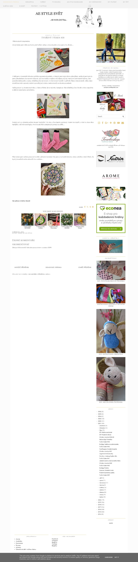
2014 (99, 514)
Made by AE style (25, 233)
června (102, 485)
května (102, 487)
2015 (99, 512)
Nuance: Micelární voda (106, 470)
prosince (102, 425)
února (101, 494)
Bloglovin (54, 542)
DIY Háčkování (95, 2)
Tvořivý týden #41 (104, 458)
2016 (99, 509)
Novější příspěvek (22, 267)
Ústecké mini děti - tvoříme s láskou (26, 549)
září (101, 478)
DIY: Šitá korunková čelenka (111, 281)
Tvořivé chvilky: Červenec (54, 227)
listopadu (102, 428)
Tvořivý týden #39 (104, 475)
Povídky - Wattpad (39, 6)
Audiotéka (19, 541)
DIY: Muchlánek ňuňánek (111, 402)
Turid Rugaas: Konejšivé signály (108, 449)
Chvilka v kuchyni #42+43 (106, 437)
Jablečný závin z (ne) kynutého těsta (109, 461)
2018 (99, 504)
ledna (101, 497)
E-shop (22, 6)
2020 (99, 500)
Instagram (55, 540)
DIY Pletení (112, 2)
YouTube (54, 544)
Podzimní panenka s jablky (106, 472)
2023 (99, 418)
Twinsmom (56, 2)
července (102, 483)
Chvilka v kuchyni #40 (105, 463)
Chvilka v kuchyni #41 (105, 451)
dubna (101, 490)
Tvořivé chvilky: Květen (40, 227)
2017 (99, 507)
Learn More (109, 557)
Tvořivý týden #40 (104, 465)
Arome (18, 539)
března (102, 492)
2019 (99, 502)
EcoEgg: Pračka (104, 468)
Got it (117, 557)
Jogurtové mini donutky (106, 453)
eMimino (18, 547)
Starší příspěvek (84, 267)
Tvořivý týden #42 (104, 446)
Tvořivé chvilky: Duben (80, 227)
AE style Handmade (75, 2)
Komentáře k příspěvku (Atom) (39, 274)
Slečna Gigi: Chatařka (105, 439)
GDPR (111, 523)
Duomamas (19, 543)
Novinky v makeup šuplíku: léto (108, 456)
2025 (99, 414)
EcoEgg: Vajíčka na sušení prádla (108, 444)
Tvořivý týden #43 (104, 442)
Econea (18, 545)
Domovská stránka (11, 2)
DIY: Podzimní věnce (105, 434)
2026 (99, 411)
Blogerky (54, 545)
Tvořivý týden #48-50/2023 (67, 227)
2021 (99, 423)
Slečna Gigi (8, 6)
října (101, 430)
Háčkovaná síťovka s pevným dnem (111, 305)
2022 (99, 421)
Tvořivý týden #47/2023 (27, 227)
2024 (99, 416)
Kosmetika (30, 2)
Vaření (43, 2)
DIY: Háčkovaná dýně (105, 432)
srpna (101, 480)
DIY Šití (126, 2)
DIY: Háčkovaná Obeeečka (111, 354)
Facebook (55, 539)
